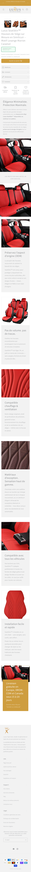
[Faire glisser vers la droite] (29, 24)
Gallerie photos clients (9, 766)
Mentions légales (8, 826)
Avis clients (6, 789)
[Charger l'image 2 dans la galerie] (15, 24)
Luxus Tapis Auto (17, 868)
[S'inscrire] (25, 840)
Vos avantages (7, 770)
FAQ (4, 796)
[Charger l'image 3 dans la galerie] (23, 24)
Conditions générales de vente (11, 814)
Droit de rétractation (9, 822)
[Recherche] (23, 9)
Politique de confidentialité (11, 818)
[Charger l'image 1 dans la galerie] (7, 24)
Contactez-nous (7, 804)
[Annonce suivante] (28, 3)
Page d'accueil (7, 763)
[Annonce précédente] (3, 3)
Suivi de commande (8, 792)
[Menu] (3, 9)
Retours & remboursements (11, 800)
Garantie (5, 774)
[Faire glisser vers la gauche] (2, 24)
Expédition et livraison (9, 778)
